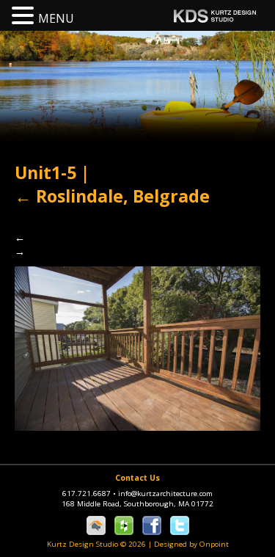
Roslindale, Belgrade (112, 196)
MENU (56, 18)
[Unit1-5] (137, 347)
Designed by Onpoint (191, 544)
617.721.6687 (89, 493)
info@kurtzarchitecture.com (165, 493)
